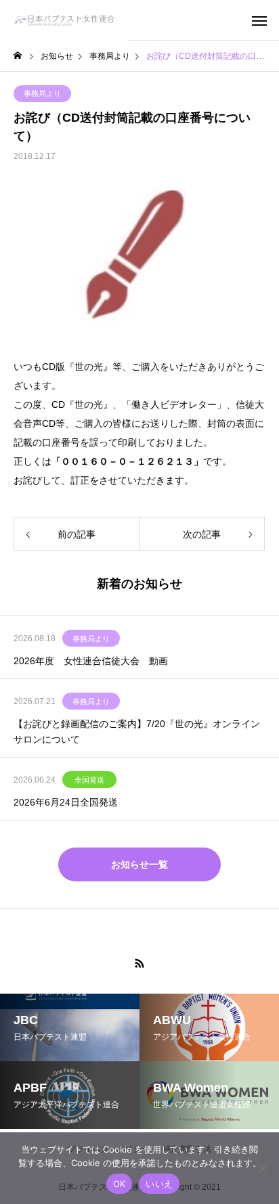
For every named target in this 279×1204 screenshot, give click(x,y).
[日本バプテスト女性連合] (64, 20)
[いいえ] (262, 1168)
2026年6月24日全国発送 (66, 802)
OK (119, 1183)
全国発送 (89, 780)
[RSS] (139, 963)
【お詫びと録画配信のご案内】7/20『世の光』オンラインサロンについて (137, 731)
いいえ (159, 1183)
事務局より (42, 93)
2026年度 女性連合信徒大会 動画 (91, 660)
